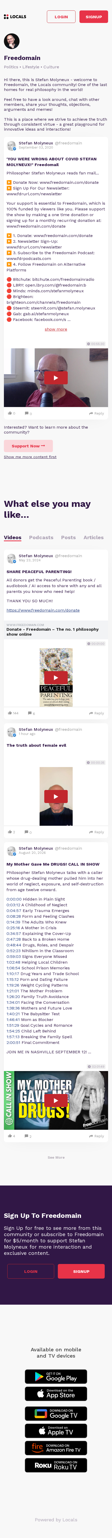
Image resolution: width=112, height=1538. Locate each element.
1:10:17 (13, 973)
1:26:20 (13, 996)
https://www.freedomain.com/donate (43, 610)
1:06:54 (13, 967)
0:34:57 (14, 933)
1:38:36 (13, 1008)
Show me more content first (30, 457)
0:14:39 (13, 922)
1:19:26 (13, 985)
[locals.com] (15, 16)
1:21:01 (13, 990)
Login (61, 16)
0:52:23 (14, 950)
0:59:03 (14, 956)
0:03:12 (13, 904)
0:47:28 (14, 939)
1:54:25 (13, 1031)
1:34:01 (13, 1002)
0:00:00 (14, 899)
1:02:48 (13, 962)
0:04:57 (14, 910)
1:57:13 (13, 1036)
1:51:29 (13, 1025)
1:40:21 (13, 1013)
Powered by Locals (56, 1519)
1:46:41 (13, 1019)
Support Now (26, 445)
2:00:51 (13, 1042)
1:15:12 (13, 979)
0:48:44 (14, 945)
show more (56, 329)
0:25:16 (13, 927)
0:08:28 (14, 916)
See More (56, 1157)
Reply (99, 413)
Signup (94, 16)
